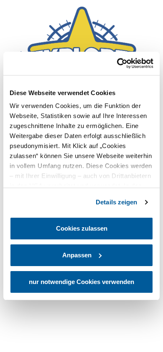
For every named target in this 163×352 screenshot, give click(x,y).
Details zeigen (116, 202)
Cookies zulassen (81, 228)
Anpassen (77, 255)
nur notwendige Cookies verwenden (81, 281)
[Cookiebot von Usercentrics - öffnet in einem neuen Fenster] (117, 63)
